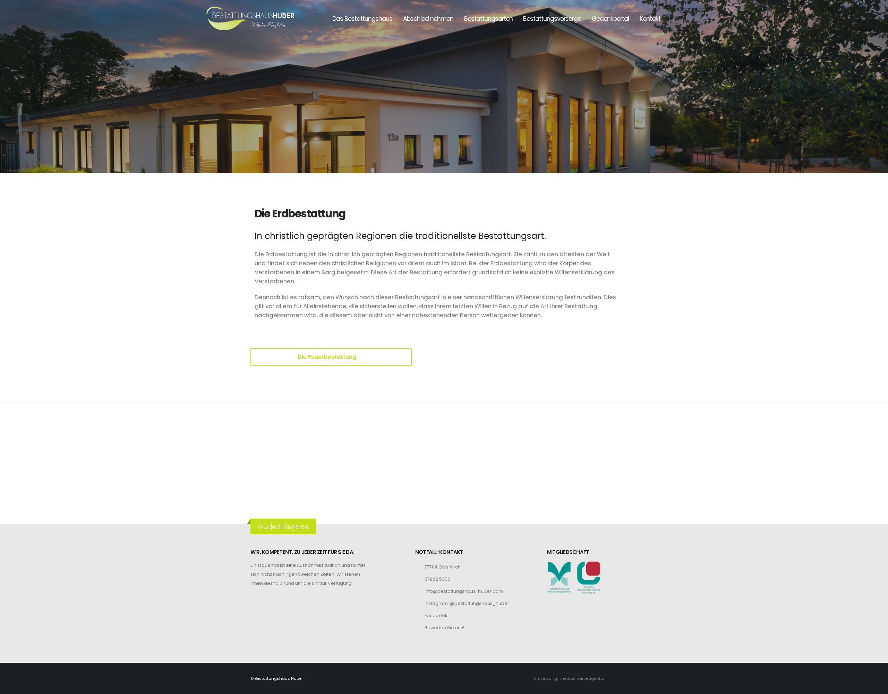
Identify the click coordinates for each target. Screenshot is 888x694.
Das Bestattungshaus (362, 19)
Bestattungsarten (488, 19)
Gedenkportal (610, 19)
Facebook (436, 615)
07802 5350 (437, 579)
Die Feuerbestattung (328, 357)
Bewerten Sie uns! (444, 628)
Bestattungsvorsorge (552, 19)
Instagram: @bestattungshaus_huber (467, 603)
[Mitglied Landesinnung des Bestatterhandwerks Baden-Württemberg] (559, 577)
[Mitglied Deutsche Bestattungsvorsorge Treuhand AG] (589, 577)
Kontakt (650, 19)
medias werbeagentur (582, 678)
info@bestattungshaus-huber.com (464, 591)
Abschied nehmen (428, 19)
